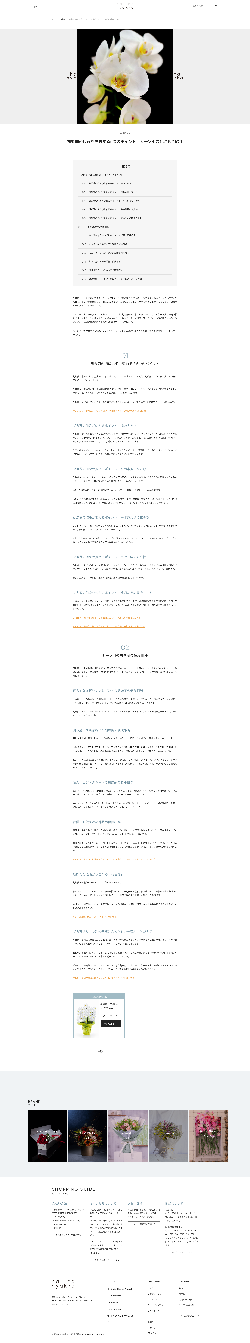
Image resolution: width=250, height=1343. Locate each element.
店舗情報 (182, 1294)
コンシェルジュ (154, 1294)
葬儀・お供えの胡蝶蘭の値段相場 (105, 261)
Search (198, 5)
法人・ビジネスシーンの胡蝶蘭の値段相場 (109, 252)
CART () (213, 5)
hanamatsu (114, 1295)
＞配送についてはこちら (181, 1252)
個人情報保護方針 (186, 1305)
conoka (113, 1302)
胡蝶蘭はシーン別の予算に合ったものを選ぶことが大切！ (116, 278)
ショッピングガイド (156, 1305)
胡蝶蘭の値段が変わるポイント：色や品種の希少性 (113, 209)
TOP (54, 19)
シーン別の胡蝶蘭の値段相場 (95, 227)
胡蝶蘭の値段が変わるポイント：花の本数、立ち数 (113, 192)
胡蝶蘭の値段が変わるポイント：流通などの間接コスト (115, 218)
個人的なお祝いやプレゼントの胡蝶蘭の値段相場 (112, 235)
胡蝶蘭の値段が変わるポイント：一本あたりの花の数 (114, 200)
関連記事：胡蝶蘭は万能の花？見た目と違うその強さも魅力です (104, 978)
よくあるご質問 (154, 1311)
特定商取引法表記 (186, 1299)
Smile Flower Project (119, 1289)
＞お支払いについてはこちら (68, 1235)
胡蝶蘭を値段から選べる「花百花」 (106, 270)
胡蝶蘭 (62, 19)
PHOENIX (114, 1309)
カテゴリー (153, 1327)
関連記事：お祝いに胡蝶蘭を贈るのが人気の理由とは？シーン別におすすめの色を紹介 (114, 859)
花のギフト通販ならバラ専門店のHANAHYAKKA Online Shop (79, 1334)
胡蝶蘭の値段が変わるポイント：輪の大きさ (110, 183)
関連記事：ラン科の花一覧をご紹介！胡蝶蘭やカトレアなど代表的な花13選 (109, 411)
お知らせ (152, 1322)
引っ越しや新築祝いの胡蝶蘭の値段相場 (108, 244)
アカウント (153, 1288)
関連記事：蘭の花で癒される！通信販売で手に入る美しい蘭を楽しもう (107, 617)
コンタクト (153, 1299)
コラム (151, 1316)
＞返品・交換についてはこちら (144, 1224)
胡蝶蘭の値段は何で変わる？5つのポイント (102, 174)
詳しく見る (109, 1023)
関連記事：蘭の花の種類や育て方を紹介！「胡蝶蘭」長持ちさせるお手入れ (109, 626)
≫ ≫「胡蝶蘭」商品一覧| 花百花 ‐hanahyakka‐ (95, 917)
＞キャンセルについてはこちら (106, 1259)
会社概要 (182, 1288)
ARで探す (152, 1333)
